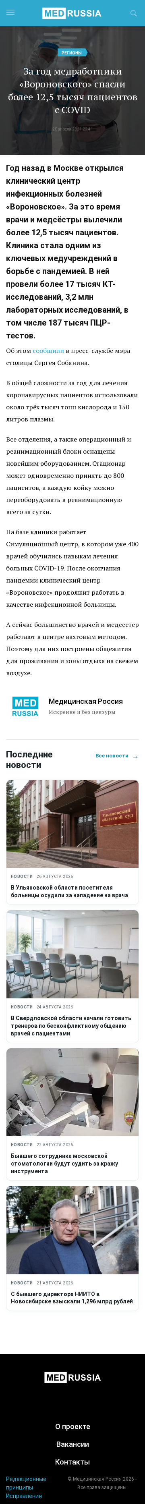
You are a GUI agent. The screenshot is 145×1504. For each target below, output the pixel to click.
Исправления (24, 1496)
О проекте (72, 1426)
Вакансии (72, 1444)
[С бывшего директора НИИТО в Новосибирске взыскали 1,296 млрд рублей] (72, 1230)
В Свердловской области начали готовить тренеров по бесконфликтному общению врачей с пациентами (71, 1026)
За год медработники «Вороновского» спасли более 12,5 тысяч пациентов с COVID (72, 90)
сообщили (48, 350)
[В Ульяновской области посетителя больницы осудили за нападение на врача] (72, 824)
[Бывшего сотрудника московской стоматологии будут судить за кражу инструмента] (72, 1092)
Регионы (72, 53)
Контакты (72, 1462)
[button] (133, 14)
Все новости (117, 755)
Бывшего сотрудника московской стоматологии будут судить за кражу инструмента (64, 1163)
